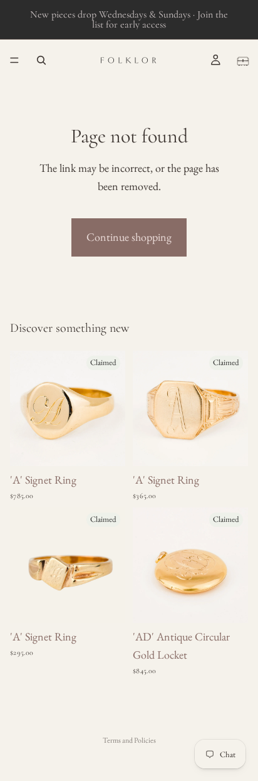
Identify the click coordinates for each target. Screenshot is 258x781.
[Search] (41, 60)
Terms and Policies (129, 740)
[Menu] (14, 60)
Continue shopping (129, 237)
